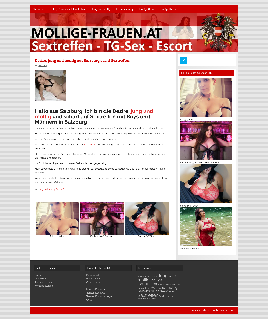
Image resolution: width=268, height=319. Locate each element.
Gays (89, 300)
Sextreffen (89, 144)
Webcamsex (151, 299)
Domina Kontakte (95, 289)
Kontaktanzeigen (44, 285)
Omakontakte (93, 282)
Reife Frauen (93, 278)
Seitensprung (149, 291)
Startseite (38, 9)
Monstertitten (144, 288)
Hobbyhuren (152, 276)
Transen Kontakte (95, 292)
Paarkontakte (93, 275)
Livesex (39, 275)
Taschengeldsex (43, 282)
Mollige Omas (146, 9)
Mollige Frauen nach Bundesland (68, 9)
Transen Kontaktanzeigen (99, 296)
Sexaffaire (167, 291)
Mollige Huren (168, 9)
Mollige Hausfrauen (150, 282)
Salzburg (43, 65)
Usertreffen (142, 299)
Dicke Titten (142, 276)
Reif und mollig (125, 9)
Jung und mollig (101, 9)
